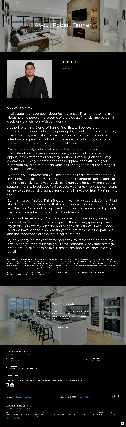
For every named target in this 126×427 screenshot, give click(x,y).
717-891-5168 (68, 69)
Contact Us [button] (63, 327)
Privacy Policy (84, 397)
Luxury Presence (23, 397)
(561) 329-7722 (96, 360)
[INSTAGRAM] (118, 397)
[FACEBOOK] (114, 397)
